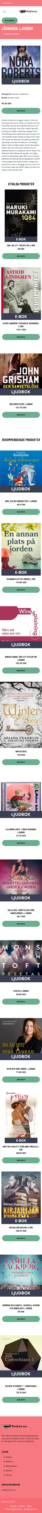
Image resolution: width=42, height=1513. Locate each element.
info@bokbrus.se (7, 3)
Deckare (15, 94)
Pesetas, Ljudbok (21, 991)
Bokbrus (9, 1461)
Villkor (29, 1506)
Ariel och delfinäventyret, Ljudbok (21, 501)
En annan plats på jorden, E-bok (21, 579)
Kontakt (22, 1506)
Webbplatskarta (30, 1509)
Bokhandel (10, 20)
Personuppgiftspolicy (13, 1509)
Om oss (9, 1475)
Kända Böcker (11, 1466)
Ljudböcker (24, 94)
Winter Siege (21, 751)
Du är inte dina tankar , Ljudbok (21, 1068)
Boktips (9, 1457)
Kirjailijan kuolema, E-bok (21, 1227)
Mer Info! (21, 111)
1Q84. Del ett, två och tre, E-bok (21, 245)
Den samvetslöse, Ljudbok (21, 404)
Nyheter (9, 1470)
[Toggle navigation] (4, 12)
